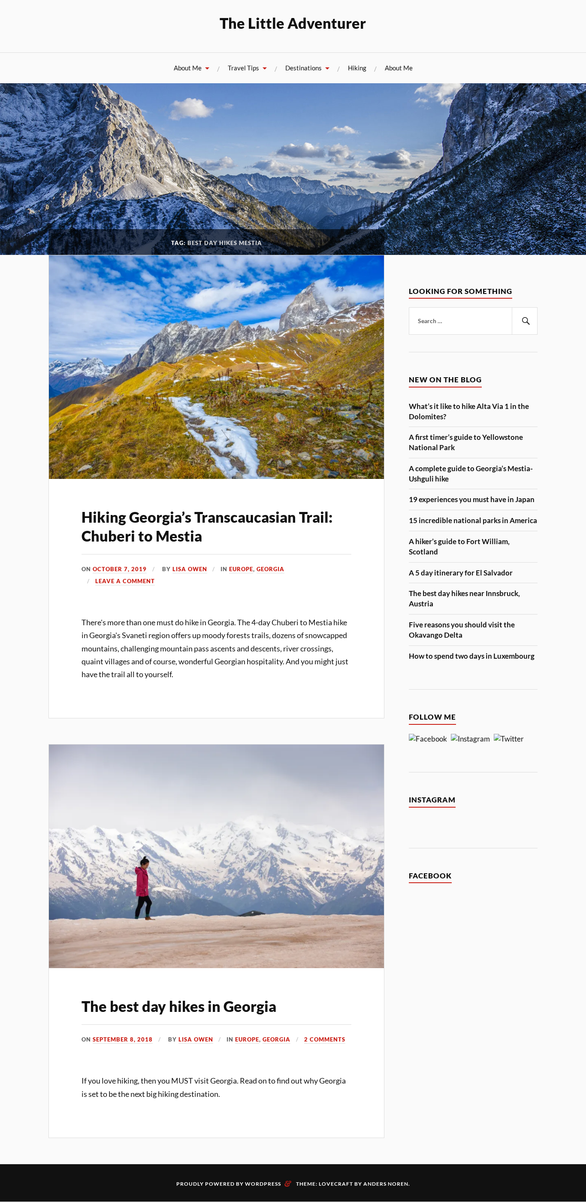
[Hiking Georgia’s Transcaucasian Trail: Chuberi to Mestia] (216, 476)
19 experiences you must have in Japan (472, 499)
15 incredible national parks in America (473, 520)
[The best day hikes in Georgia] (216, 965)
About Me (188, 68)
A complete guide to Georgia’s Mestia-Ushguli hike (471, 473)
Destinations (303, 68)
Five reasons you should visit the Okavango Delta (462, 629)
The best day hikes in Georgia (179, 1006)
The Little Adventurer (293, 23)
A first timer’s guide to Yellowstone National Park (466, 442)
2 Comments (324, 1039)
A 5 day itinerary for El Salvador (461, 572)
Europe (241, 569)
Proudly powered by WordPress (228, 1184)
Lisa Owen (189, 569)
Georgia (270, 569)
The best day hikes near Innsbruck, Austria (464, 598)
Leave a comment (125, 581)
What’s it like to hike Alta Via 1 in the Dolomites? (469, 411)
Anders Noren (385, 1184)
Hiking (357, 68)
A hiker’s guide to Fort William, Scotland (459, 546)
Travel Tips (243, 68)
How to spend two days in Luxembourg (472, 655)
